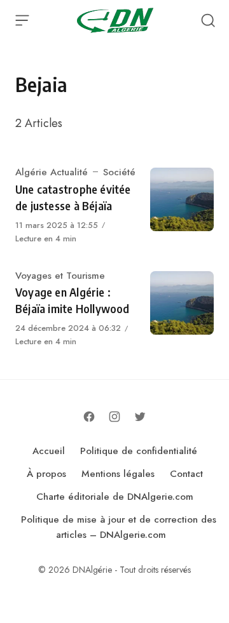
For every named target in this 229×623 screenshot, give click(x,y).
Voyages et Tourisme (60, 276)
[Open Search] (208, 20)
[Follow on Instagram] (114, 416)
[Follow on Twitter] (139, 416)
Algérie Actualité (51, 172)
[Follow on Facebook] (89, 416)
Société (119, 172)
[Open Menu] (22, 20)
